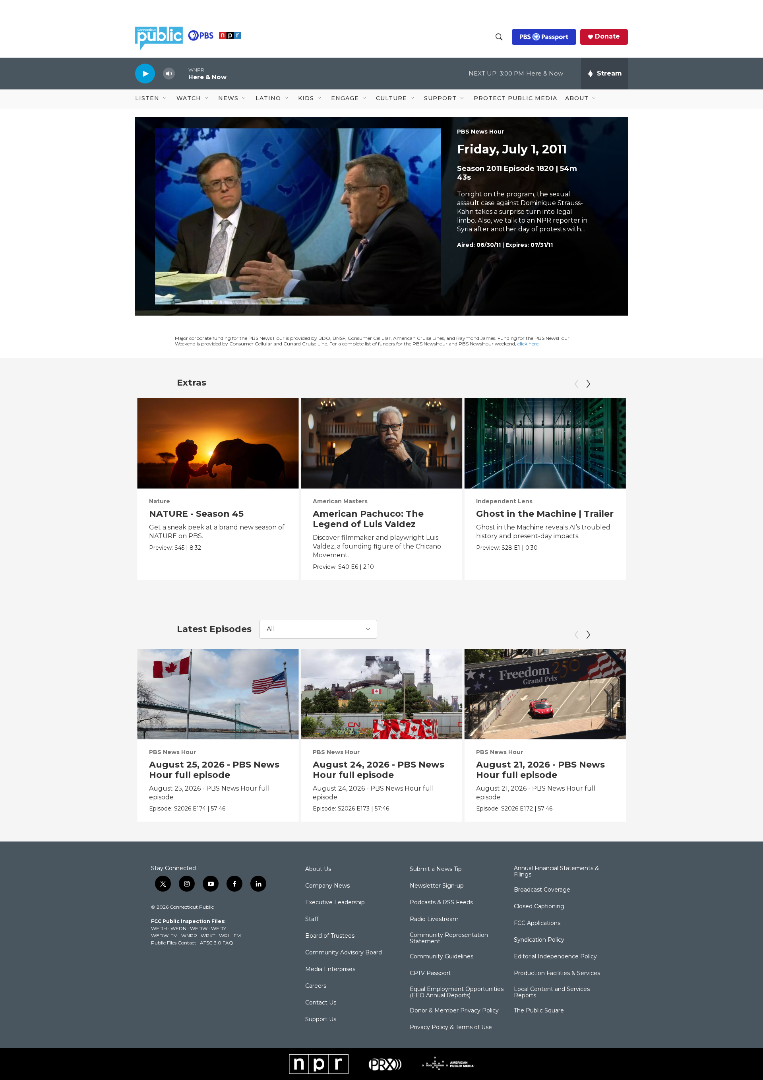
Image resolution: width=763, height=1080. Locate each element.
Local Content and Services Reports (552, 992)
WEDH (159, 928)
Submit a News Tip (436, 869)
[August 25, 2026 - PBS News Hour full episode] (218, 694)
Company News (327, 886)
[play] (145, 73)
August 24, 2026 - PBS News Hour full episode (378, 769)
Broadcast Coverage (542, 890)
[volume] (169, 74)
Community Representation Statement (449, 938)
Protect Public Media (515, 98)
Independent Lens (504, 501)
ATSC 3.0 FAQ (216, 943)
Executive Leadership (335, 903)
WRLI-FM (230, 935)
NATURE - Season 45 (196, 513)
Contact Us (320, 1003)
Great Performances (671, 501)
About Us (318, 869)
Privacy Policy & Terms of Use (451, 1027)
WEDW (198, 928)
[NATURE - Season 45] (218, 443)
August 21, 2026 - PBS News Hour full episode (540, 769)
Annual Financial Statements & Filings (556, 871)
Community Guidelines (441, 957)
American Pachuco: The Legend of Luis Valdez (368, 518)
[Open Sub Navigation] (165, 98)
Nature (159, 501)
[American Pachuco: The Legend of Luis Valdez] (382, 443)
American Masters (340, 501)
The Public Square (539, 1011)
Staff (311, 919)
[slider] (181, 73)
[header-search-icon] (499, 37)
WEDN (178, 928)
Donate (607, 36)
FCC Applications (537, 923)
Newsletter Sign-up (437, 886)
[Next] (588, 384)
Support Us (320, 1019)
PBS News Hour (480, 131)
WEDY (218, 928)
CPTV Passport (430, 973)
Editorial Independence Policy (555, 957)
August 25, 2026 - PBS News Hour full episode (214, 769)
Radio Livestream (434, 919)
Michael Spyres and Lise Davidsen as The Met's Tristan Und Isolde (695, 524)
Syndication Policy (539, 940)
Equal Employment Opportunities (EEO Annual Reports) (457, 992)
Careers (315, 986)
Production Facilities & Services (557, 973)
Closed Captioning (539, 907)
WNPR (189, 935)
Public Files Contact (173, 943)
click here (527, 344)
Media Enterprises (330, 969)
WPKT (208, 935)
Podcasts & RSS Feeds (441, 903)
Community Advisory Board (343, 953)
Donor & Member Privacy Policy (454, 1011)
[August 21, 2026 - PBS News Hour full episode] (545, 694)
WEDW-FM (164, 935)
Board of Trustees (329, 936)
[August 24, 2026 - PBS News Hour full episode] (382, 694)
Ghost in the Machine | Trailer (545, 513)
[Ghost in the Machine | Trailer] (545, 443)
